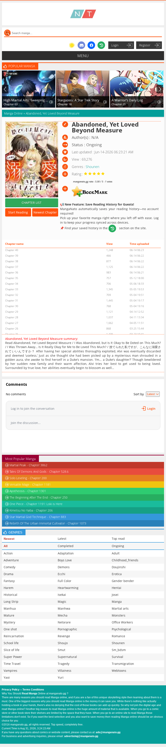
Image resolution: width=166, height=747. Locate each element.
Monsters (118, 615)
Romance (118, 636)
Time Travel (12, 664)
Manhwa (64, 608)
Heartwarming (68, 588)
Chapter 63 (10, 104)
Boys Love (65, 560)
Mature (9, 615)
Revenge (64, 636)
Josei (115, 595)
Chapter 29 (11, 312)
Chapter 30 (11, 306)
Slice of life (11, 650)
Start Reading (18, 212)
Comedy (9, 567)
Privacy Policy (10, 689)
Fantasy (9, 581)
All (6, 546)
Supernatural (67, 657)
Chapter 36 (11, 272)
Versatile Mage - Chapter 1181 (30, 484)
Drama (8, 574)
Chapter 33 (11, 289)
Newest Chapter (45, 212)
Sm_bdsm (119, 650)
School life (11, 643)
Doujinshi (119, 567)
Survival (117, 657)
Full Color (64, 581)
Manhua (10, 608)
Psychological (121, 629)
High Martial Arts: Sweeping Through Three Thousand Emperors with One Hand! (26, 100)
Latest (62, 539)
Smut (61, 650)
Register (144, 45)
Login (114, 45)
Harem (8, 588)
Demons (64, 567)
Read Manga (29, 693)
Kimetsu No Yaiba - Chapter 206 (31, 510)
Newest (9, 538)
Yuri (61, 677)
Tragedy (63, 664)
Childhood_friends (125, 560)
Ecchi (61, 574)
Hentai (116, 588)
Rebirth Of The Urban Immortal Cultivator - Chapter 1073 (48, 523)
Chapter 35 (11, 278)
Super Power (13, 657)
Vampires (10, 671)
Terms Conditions (33, 689)
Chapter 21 (119, 104)
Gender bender (123, 581)
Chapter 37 (11, 267)
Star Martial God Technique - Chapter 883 (38, 517)
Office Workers (122, 622)
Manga (117, 601)
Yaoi (7, 677)
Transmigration (123, 664)
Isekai (62, 595)
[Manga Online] (83, 14)
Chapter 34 (11, 284)
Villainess (64, 671)
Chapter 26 (11, 328)
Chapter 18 (64, 104)
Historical (10, 595)
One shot (10, 629)
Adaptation (66, 553)
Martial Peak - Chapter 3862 (28, 465)
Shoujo (63, 643)
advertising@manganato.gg (81, 736)
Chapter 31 (11, 300)
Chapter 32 (11, 295)
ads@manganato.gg (108, 732)
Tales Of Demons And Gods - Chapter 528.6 (39, 471)
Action (8, 553)
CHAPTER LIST (32, 203)
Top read (118, 539)
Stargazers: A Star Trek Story (78, 100)
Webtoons (119, 671)
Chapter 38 (11, 261)
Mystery (9, 622)
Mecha (62, 615)
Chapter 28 (11, 317)
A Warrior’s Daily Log (127, 100)
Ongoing (118, 546)
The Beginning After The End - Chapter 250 (38, 497)
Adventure (11, 560)
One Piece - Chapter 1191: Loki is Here (36, 504)
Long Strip (11, 601)
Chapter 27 (11, 323)
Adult (116, 553)
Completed (65, 546)
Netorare (64, 622)
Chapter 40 (11, 250)
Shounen (92, 166)
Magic (62, 601)
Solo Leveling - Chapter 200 (28, 478)
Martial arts (120, 608)
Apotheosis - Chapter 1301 (28, 491)
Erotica (117, 574)
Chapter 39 (11, 255)
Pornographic (67, 629)
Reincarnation (14, 636)
